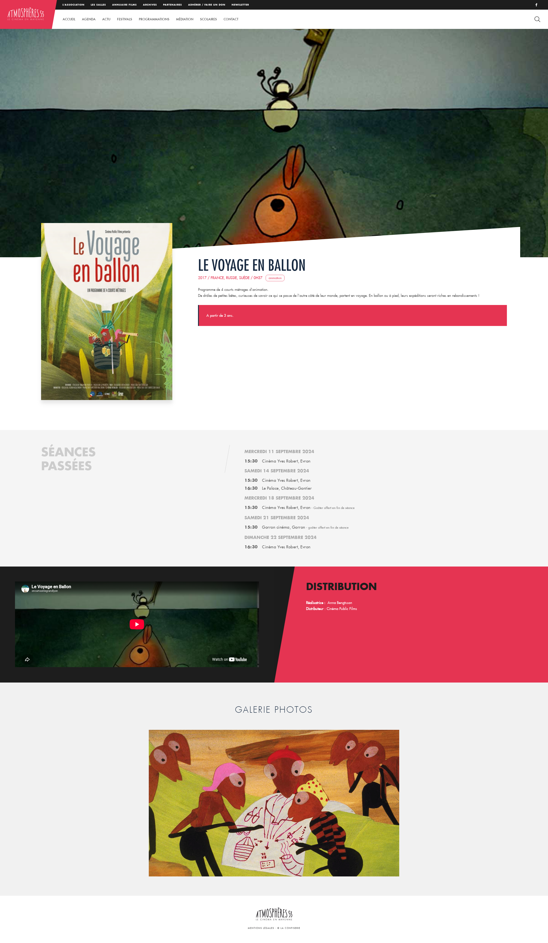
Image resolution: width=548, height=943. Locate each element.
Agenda (89, 19)
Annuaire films (124, 4)
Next (398, 802)
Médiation (185, 19)
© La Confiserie (288, 928)
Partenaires (172, 4)
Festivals (124, 19)
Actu (106, 19)
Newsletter (240, 4)
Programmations (154, 19)
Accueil (69, 19)
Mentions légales (261, 928)
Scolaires (208, 19)
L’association (74, 4)
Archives (150, 4)
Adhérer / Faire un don (206, 4)
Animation (275, 278)
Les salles (98, 4)
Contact (231, 19)
